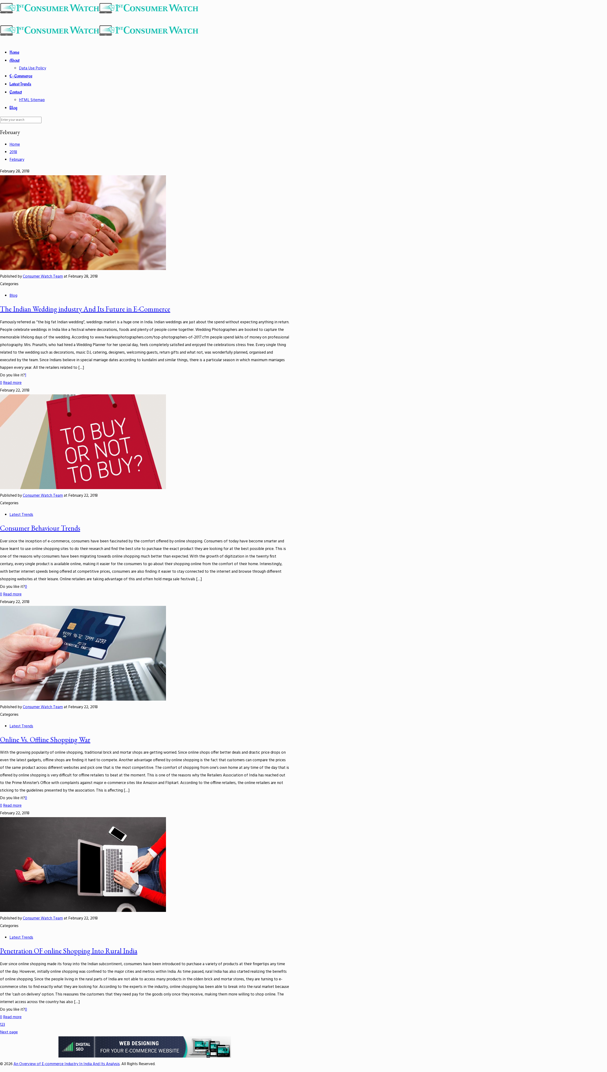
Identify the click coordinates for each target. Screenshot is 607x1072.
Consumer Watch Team (43, 276)
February (16, 160)
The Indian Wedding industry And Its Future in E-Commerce (85, 309)
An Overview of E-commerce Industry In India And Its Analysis (67, 1064)
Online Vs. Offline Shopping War (45, 739)
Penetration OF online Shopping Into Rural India (68, 950)
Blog (13, 296)
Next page (9, 1032)
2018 (13, 152)
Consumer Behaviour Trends (40, 528)
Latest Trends (21, 515)
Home (14, 144)
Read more (12, 383)
